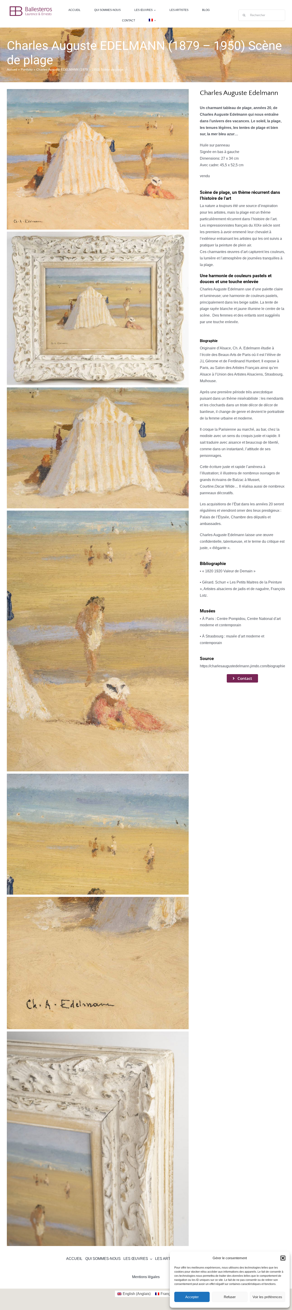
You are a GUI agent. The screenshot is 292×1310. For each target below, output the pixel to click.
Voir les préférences (267, 1297)
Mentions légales (146, 1277)
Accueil (12, 69)
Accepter (192, 1297)
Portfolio (27, 69)
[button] (283, 1258)
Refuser (230, 1297)
